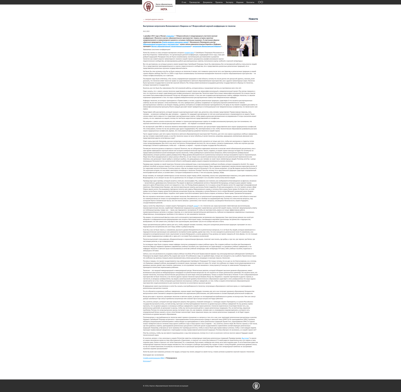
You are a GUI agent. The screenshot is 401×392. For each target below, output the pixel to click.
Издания (239, 2)
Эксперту (229, 2)
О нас (184, 2)
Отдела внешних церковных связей (175, 42)
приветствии (189, 52)
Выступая (245, 338)
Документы (207, 2)
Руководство (194, 2)
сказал (195, 206)
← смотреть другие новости (153, 19)
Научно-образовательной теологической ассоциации (171, 46)
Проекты (219, 2)
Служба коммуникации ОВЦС (153, 358)
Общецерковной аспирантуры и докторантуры (160, 44)
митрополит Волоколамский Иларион (207, 46)
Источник (146, 361)
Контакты (250, 2)
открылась (170, 36)
